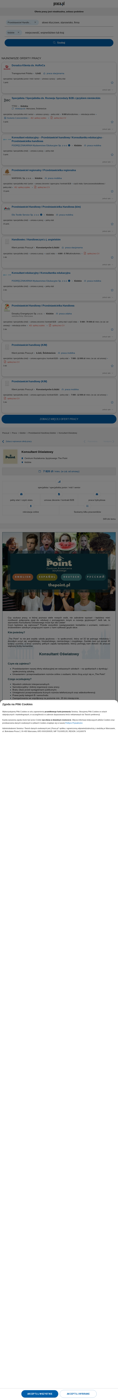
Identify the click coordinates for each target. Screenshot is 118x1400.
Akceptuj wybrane (78, 1394)
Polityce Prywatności (74, 723)
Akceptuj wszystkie (39, 1394)
